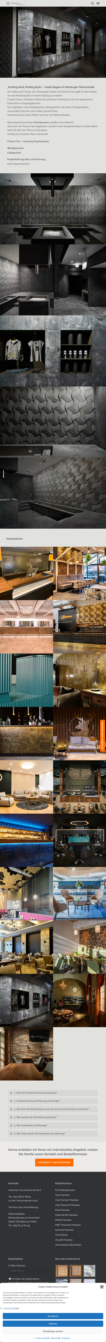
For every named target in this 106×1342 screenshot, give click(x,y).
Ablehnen (53, 1324)
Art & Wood (61, 1234)
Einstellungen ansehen (53, 1331)
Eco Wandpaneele (65, 1190)
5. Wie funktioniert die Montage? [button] (30, 1125)
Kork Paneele (62, 1210)
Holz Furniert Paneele (67, 1200)
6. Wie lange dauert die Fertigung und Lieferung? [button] (39, 1134)
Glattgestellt (14, 152)
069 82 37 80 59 (21, 1225)
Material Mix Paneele (66, 1215)
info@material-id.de (27, 1200)
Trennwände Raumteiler (68, 1244)
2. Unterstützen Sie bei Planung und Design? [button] (37, 1101)
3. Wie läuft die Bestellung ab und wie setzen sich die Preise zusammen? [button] (51, 1109)
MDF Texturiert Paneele (68, 1224)
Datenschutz (55, 1338)
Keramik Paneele (64, 1229)
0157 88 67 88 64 (22, 1196)
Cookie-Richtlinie (42, 1338)
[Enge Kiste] (61, 1270)
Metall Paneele (63, 1220)
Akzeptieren (53, 1316)
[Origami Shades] (89, 1270)
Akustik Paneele (64, 1239)
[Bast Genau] (75, 1270)
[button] (101, 1286)
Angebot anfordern (54, 1162)
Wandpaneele (41, 122)
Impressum (66, 1338)
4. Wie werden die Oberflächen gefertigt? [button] (35, 1117)
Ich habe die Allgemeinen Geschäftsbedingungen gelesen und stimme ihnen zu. (28, 1282)
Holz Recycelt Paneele (67, 1205)
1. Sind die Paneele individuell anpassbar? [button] (35, 1093)
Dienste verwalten (11, 1308)
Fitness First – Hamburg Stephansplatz (28, 141)
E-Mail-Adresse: (17, 1265)
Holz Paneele (62, 1195)
